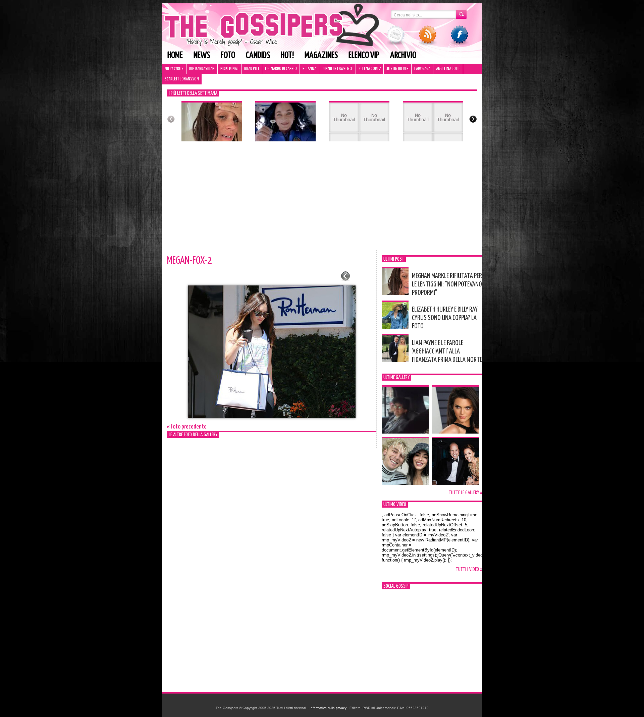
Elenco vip (363, 55)
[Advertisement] (322, 200)
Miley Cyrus (174, 69)
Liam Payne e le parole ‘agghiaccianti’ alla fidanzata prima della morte (447, 351)
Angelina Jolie (448, 69)
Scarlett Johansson (182, 79)
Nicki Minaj (229, 69)
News (202, 55)
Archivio (403, 55)
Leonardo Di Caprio (281, 69)
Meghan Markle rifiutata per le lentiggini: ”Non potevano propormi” (447, 284)
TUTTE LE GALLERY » (465, 492)
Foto (228, 55)
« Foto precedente (187, 426)
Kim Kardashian (202, 69)
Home (175, 55)
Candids (258, 55)
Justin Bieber (397, 69)
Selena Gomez (370, 69)
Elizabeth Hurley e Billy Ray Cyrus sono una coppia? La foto (445, 318)
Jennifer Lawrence (337, 69)
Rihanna (309, 69)
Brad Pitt (251, 69)
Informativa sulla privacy (328, 708)
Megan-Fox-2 (189, 261)
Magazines (321, 55)
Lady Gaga (422, 69)
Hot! (287, 55)
